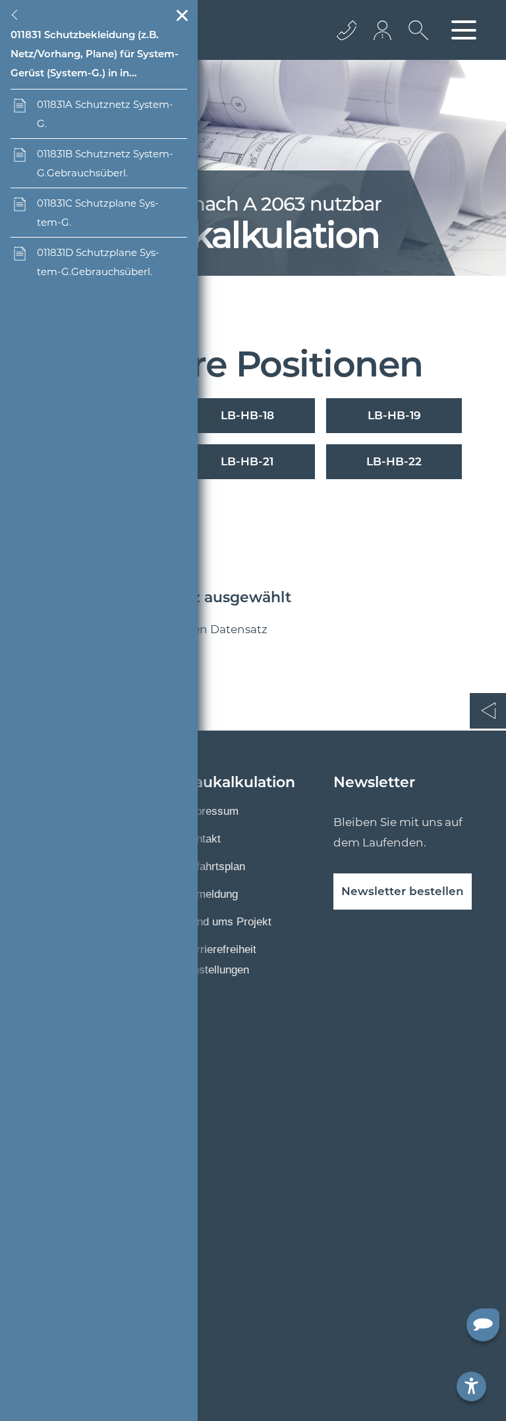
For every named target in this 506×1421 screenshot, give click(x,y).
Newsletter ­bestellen (402, 891)
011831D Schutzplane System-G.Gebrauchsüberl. (98, 262)
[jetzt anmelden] (383, 30)
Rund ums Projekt (227, 922)
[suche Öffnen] (415, 40)
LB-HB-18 (247, 415)
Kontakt (202, 839)
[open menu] (463, 29)
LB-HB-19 (394, 415)
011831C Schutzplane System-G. (98, 212)
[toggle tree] (17, 15)
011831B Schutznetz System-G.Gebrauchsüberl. (105, 163)
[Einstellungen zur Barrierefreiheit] (471, 1386)
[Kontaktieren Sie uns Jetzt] (346, 30)
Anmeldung (210, 894)
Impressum (211, 811)
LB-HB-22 (394, 461)
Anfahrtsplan (214, 866)
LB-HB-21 (247, 461)
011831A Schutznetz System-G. (105, 114)
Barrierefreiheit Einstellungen (219, 959)
